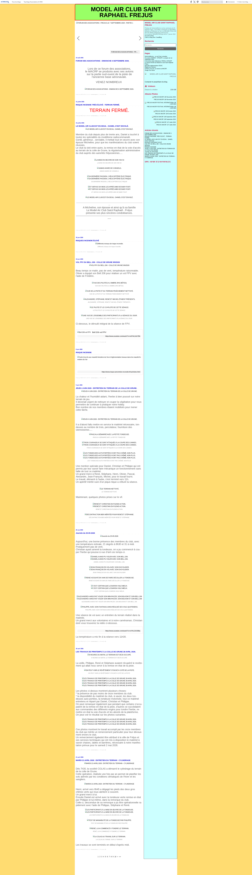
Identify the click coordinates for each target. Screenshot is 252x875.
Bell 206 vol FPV (99, 332)
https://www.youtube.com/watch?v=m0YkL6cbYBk (122, 336)
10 (115, 857)
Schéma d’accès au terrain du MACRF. (156, 68)
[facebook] (191, 2)
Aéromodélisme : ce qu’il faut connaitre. (156, 56)
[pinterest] (197, 2)
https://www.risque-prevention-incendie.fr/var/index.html (121, 372)
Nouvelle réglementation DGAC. (154, 65)
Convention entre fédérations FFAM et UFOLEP (158, 61)
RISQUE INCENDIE (150, 147)
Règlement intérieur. (150, 67)
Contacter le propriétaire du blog (156, 82)
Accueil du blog (149, 35)
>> (120, 857)
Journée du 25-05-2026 (151, 151)
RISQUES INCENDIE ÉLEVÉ (153, 142)
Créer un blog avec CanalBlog (153, 37)
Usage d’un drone (150, 70)
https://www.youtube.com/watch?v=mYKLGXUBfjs (122, 631)
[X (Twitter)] (194, 2)
